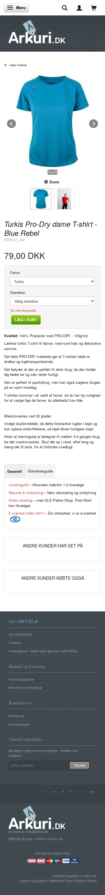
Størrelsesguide (40, 471)
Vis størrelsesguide (23, 310)
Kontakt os (17, 716)
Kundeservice (19, 724)
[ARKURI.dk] (36, 30)
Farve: (15, 272)
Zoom (54, 181)
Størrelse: (18, 292)
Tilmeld (79, 765)
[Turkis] (52, 121)
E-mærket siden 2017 (26, 513)
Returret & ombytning (26, 492)
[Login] (79, 7)
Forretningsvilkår (21, 679)
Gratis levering (20, 500)
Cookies (15, 642)
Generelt (14, 471)
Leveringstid (18, 484)
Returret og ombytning (25, 687)
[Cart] (94, 7)
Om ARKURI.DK (20, 634)
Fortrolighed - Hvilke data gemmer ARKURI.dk (43, 651)
